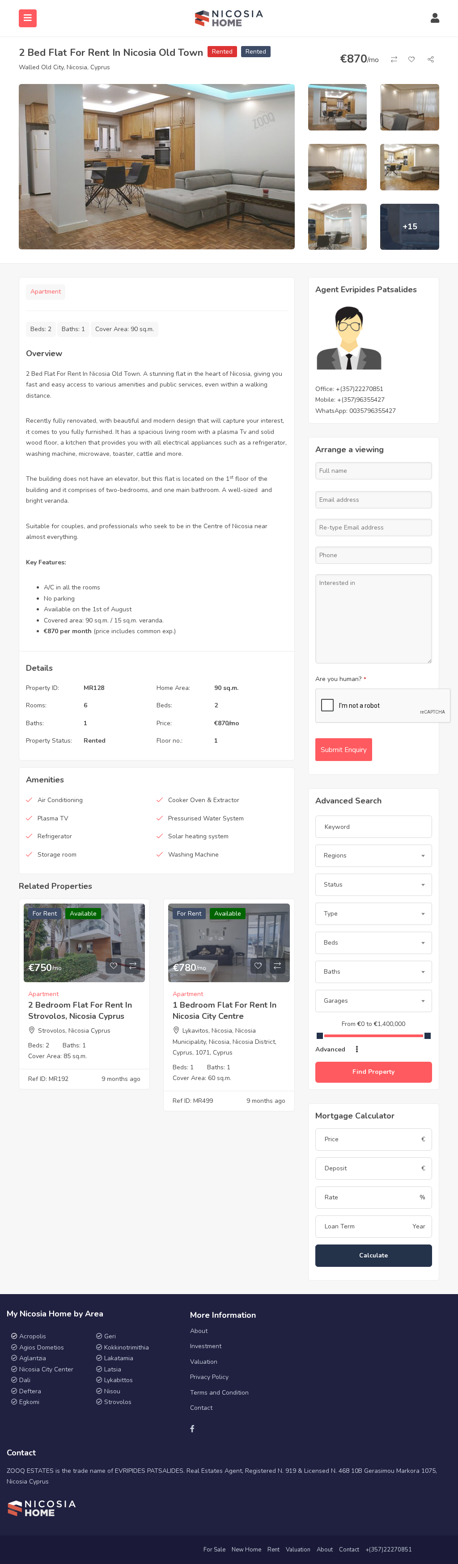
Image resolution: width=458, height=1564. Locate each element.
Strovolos (117, 1402)
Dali (24, 1380)
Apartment (45, 291)
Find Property (373, 1072)
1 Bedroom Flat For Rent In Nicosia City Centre (224, 1011)
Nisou (112, 1391)
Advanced (331, 1049)
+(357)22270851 (359, 389)
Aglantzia (32, 1358)
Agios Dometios (41, 1347)
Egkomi (29, 1402)
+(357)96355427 (361, 399)
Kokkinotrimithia (126, 1347)
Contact (201, 1408)
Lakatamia (118, 1358)
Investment (205, 1346)
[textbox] (373, 855)
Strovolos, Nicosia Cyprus (74, 1030)
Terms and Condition (219, 1392)
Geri (109, 1336)
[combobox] (373, 856)
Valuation (203, 1362)
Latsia (112, 1369)
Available (83, 913)
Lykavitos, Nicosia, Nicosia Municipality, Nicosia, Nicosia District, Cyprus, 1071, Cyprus (224, 1041)
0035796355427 (372, 411)
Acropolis (32, 1336)
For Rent (45, 913)
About (199, 1331)
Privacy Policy (209, 1377)
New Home (246, 1550)
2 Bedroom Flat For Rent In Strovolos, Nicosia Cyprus (80, 1011)
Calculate (373, 1255)
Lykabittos (118, 1380)
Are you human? (340, 679)
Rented (222, 51)
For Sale (214, 1550)
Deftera (30, 1391)
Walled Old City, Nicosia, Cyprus (64, 67)
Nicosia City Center (46, 1369)
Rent (273, 1550)
